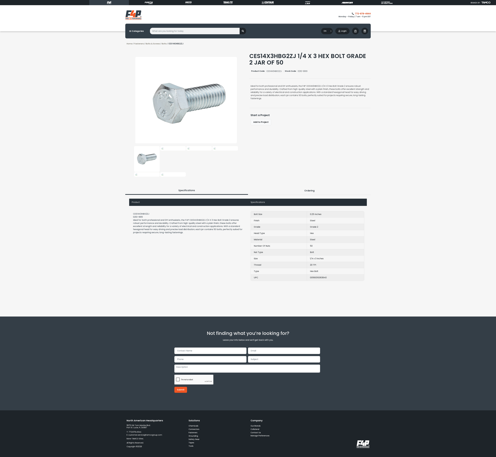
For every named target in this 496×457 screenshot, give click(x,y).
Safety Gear (194, 439)
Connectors (194, 429)
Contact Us (256, 432)
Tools (191, 446)
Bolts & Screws (153, 43)
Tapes (191, 442)
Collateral (255, 429)
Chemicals (193, 426)
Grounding (193, 436)
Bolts (164, 43)
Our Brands (256, 426)
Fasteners (139, 43)
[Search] (243, 31)
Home (129, 43)
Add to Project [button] (261, 122)
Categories (137, 31)
